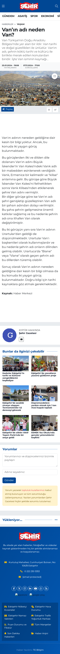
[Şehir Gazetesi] (9, 335)
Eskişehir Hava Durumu (41, 608)
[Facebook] (14, 588)
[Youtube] (35, 588)
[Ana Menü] (3, 6)
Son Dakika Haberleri (12, 635)
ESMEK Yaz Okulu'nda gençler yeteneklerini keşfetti (43, 435)
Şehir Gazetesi (27, 333)
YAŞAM (20, 24)
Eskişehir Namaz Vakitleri (15, 617)
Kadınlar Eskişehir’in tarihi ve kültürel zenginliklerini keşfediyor (13, 377)
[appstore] (21, 595)
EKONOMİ (47, 16)
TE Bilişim (38, 650)
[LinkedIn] (30, 588)
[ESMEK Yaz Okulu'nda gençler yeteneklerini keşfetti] (44, 422)
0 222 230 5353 (32, 571)
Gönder (9, 480)
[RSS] (46, 588)
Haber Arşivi (41, 633)
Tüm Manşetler (43, 624)
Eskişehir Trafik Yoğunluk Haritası (41, 617)
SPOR (34, 16)
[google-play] (37, 595)
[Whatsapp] (40, 588)
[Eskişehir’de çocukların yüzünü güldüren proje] (44, 363)
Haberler (7, 24)
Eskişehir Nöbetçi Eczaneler (15, 608)
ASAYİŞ (22, 16)
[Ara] (56, 6)
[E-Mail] (21, 339)
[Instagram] (24, 588)
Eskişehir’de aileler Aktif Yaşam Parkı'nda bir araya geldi (15, 435)
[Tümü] (56, 519)
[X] (19, 588)
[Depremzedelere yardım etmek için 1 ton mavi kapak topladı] (44, 393)
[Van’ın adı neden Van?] (30, 88)
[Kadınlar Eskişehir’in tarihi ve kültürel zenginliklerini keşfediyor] (15, 363)
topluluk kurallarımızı (33, 490)
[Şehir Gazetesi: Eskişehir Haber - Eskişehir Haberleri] (29, 6)
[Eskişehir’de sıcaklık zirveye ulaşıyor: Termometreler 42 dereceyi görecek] (15, 393)
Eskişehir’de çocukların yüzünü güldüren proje (43, 374)
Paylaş (9, 109)
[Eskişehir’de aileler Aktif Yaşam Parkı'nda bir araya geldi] (15, 422)
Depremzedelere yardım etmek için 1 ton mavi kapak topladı (43, 405)
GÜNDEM (8, 16)
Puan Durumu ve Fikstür (15, 626)
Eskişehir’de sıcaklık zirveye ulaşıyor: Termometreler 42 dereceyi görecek (13, 406)
